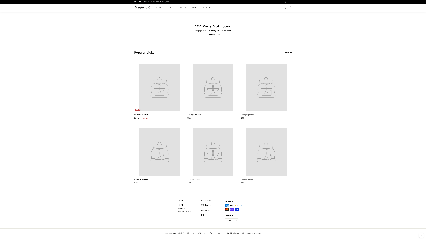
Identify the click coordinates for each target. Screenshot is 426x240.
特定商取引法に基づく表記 (236, 233)
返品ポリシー (191, 233)
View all (288, 52)
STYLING (183, 8)
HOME (159, 8)
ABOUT (195, 8)
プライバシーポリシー (217, 233)
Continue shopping (213, 34)
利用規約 (181, 233)
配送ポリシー (202, 233)
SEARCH (181, 208)
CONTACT (208, 8)
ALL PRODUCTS (184, 212)
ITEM (170, 8)
